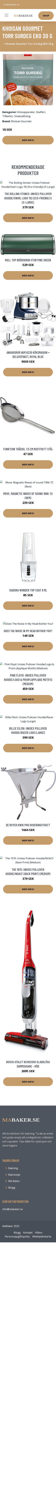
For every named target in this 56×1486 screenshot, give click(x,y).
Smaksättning (22, 116)
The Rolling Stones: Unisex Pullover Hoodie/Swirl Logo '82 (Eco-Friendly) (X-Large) (28, 198)
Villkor (38, 1232)
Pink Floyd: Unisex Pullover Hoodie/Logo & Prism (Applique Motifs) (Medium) (28, 679)
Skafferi (40, 112)
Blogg (11, 1187)
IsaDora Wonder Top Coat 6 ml (28, 590)
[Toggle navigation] (6, 15)
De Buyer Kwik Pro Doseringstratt (28, 825)
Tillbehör (7, 116)
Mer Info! (28, 140)
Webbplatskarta (41, 1236)
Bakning (13, 1168)
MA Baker (14, 1181)
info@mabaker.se (11, 4)
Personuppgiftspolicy (17, 1236)
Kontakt (28, 1232)
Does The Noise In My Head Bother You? (28, 631)
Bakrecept (14, 1174)
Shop (46, 15)
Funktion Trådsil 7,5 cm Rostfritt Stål (28, 449)
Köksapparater (26, 112)
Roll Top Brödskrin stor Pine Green (28, 260)
